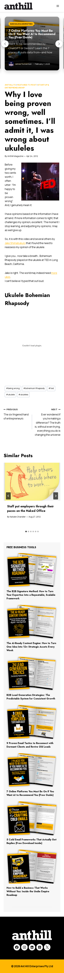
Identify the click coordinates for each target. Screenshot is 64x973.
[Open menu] (57, 6)
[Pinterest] (39, 947)
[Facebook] (17, 947)
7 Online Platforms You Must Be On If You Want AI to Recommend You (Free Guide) (30, 793)
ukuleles (23, 394)
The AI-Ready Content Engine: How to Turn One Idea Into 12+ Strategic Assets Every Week (31, 646)
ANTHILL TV (10, 85)
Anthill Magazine (15, 156)
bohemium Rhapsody (34, 388)
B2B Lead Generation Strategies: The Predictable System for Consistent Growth (31, 696)
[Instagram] (24, 947)
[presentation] (32, 482)
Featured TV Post (27, 85)
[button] (5, 43)
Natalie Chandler (18, 516)
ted (51, 388)
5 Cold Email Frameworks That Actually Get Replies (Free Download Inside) (31, 841)
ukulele (10, 394)
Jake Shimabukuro (15, 243)
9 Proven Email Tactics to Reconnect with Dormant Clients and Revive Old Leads (30, 744)
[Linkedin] (32, 947)
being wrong (13, 388)
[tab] (26, 531)
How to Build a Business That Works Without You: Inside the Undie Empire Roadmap (28, 891)
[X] (47, 947)
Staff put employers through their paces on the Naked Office (30, 508)
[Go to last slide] (8, 495)
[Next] (55, 495)
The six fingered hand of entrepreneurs (16, 414)
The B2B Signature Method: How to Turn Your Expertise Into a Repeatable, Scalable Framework (31, 595)
